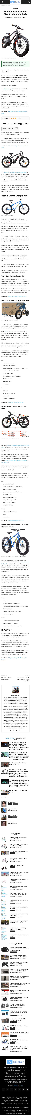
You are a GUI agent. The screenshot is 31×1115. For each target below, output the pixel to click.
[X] (11, 20)
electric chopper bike (9, 89)
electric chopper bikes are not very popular (15, 172)
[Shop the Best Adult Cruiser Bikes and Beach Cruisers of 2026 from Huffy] (4, 846)
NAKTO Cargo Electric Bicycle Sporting (6, 678)
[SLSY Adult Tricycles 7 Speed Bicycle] (5, 922)
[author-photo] (15, 693)
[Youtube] (27, 1089)
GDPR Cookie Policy (23, 1100)
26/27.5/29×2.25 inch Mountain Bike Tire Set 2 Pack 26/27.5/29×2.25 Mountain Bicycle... (19, 1048)
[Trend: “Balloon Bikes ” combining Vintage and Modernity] (4, 932)
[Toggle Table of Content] (15, 128)
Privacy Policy (15, 1097)
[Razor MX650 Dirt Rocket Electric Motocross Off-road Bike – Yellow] (5, 957)
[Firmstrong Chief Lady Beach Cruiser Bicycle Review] (3, 891)
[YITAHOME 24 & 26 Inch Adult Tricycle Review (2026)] (5, 1041)
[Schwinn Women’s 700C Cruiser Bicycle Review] (3, 905)
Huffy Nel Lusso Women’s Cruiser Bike (19, 851)
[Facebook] (7, 20)
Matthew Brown (9, 17)
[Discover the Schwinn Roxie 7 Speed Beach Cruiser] (4, 860)
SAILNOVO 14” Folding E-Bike (16, 865)
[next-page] (5, 797)
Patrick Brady (11, 822)
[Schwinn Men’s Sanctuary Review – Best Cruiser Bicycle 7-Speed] (5, 874)
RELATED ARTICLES (9, 738)
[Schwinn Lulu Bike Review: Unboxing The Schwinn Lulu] (3, 881)
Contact (3, 1097)
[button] (2, 2)
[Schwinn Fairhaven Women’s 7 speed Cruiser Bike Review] (3, 839)
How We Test (4, 1101)
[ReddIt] (21, 20)
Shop (17, 1104)
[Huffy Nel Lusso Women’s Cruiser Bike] (5, 853)
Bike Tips (15, 1103)
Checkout (26, 1103)
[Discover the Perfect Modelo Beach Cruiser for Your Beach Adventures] (4, 895)
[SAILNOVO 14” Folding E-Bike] (4, 867)
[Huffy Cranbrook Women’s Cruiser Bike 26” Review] (3, 910)
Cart (14, 1104)
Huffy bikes (12, 1028)
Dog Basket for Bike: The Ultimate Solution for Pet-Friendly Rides (23, 679)
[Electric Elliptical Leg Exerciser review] (5, 792)
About (20, 1097)
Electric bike (7, 5)
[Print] (24, 20)
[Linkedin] (17, 730)
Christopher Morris (12, 802)
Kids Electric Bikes (13, 952)
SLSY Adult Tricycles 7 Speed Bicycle (18, 921)
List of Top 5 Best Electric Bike (15, 402)
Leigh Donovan (12, 809)
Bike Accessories (13, 972)
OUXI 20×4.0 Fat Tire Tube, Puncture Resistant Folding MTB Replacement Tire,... (18, 1013)
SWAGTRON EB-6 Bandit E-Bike (16, 520)
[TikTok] (19, 1089)
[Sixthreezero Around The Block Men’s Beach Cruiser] (3, 919)
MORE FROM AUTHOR (21, 738)
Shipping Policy (17, 1098)
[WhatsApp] (17, 20)
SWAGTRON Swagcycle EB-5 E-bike (17, 296)
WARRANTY (25, 1097)
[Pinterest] (14, 20)
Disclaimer (9, 1097)
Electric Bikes (12, 965)
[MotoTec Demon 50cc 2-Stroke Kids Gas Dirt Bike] (5, 764)
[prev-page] (2, 797)
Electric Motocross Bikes (14, 958)
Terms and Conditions (8, 1098)
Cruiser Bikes (12, 840)
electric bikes (8, 331)
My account (11, 1101)
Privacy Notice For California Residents (10, 1100)
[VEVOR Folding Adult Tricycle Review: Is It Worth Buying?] (5, 1027)
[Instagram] (14, 730)
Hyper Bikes (20, 1103)
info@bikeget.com (18, 1085)
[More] (27, 20)
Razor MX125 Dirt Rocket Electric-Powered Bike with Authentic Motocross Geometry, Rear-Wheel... (19, 949)
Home (2, 5)
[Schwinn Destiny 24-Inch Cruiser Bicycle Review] (4, 937)
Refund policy (23, 1098)
